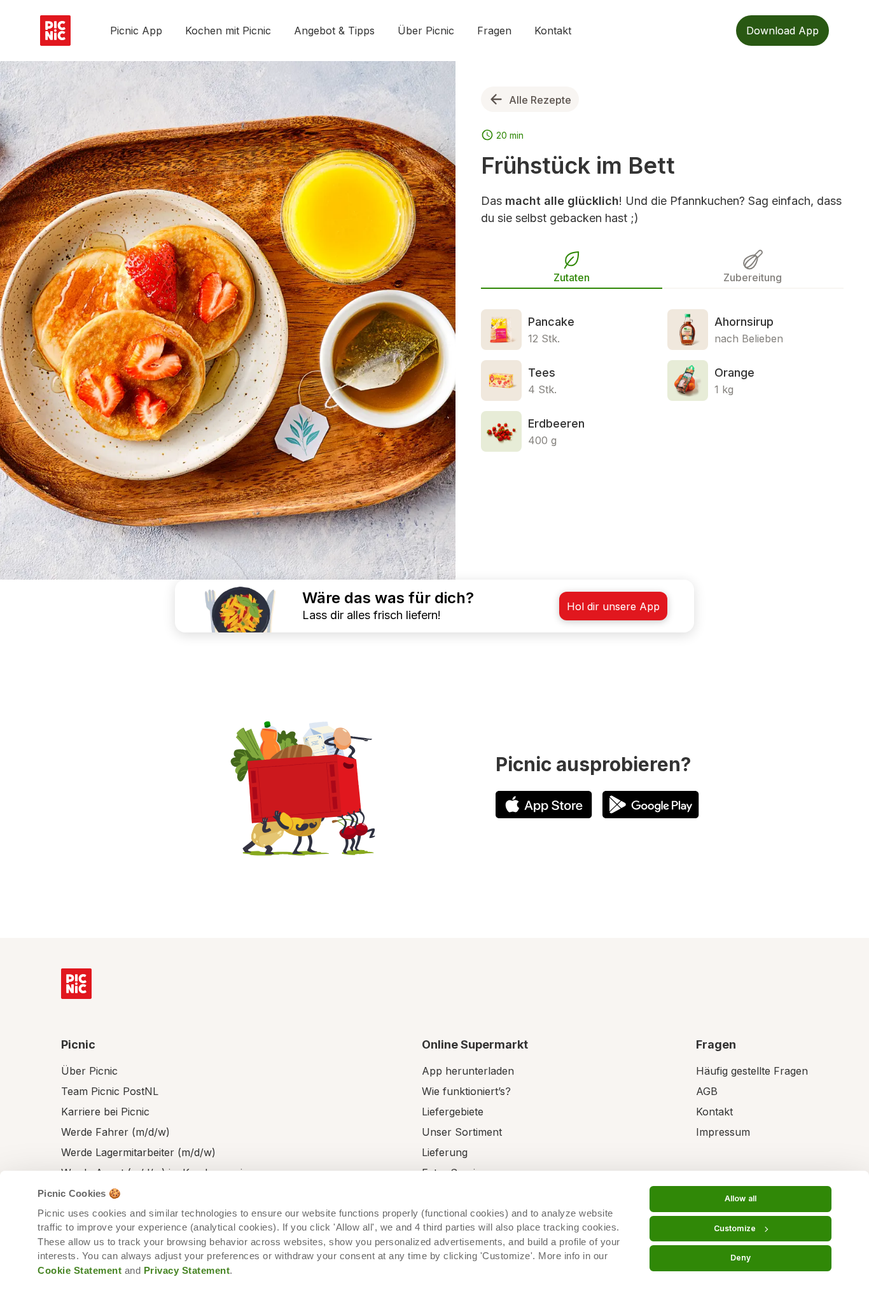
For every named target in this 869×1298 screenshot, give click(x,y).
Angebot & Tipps (334, 30)
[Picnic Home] (76, 983)
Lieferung (445, 1152)
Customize (735, 1228)
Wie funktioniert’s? (466, 1091)
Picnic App (136, 30)
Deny (740, 1257)
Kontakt (552, 30)
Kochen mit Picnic (228, 30)
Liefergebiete (452, 1111)
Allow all (740, 1198)
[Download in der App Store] (544, 804)
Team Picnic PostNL (109, 1091)
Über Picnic (426, 30)
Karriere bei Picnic (105, 1111)
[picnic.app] (55, 30)
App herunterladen (468, 1070)
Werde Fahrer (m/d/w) (115, 1132)
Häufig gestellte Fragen (752, 1070)
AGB (707, 1091)
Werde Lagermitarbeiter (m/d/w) (138, 1152)
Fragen (494, 30)
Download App (782, 30)
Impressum (723, 1132)
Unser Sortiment (462, 1132)
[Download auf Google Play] (650, 804)
